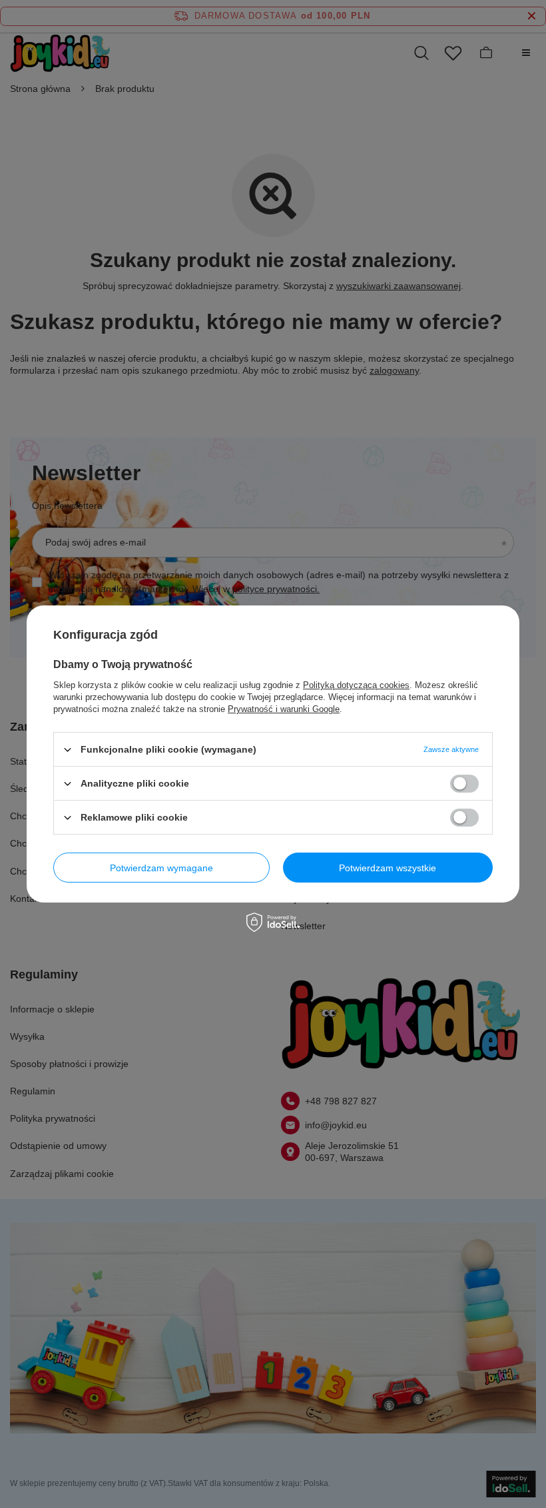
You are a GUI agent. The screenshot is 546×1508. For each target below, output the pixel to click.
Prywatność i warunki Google (284, 709)
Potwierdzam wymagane (161, 867)
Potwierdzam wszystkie (387, 867)
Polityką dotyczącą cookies (356, 685)
